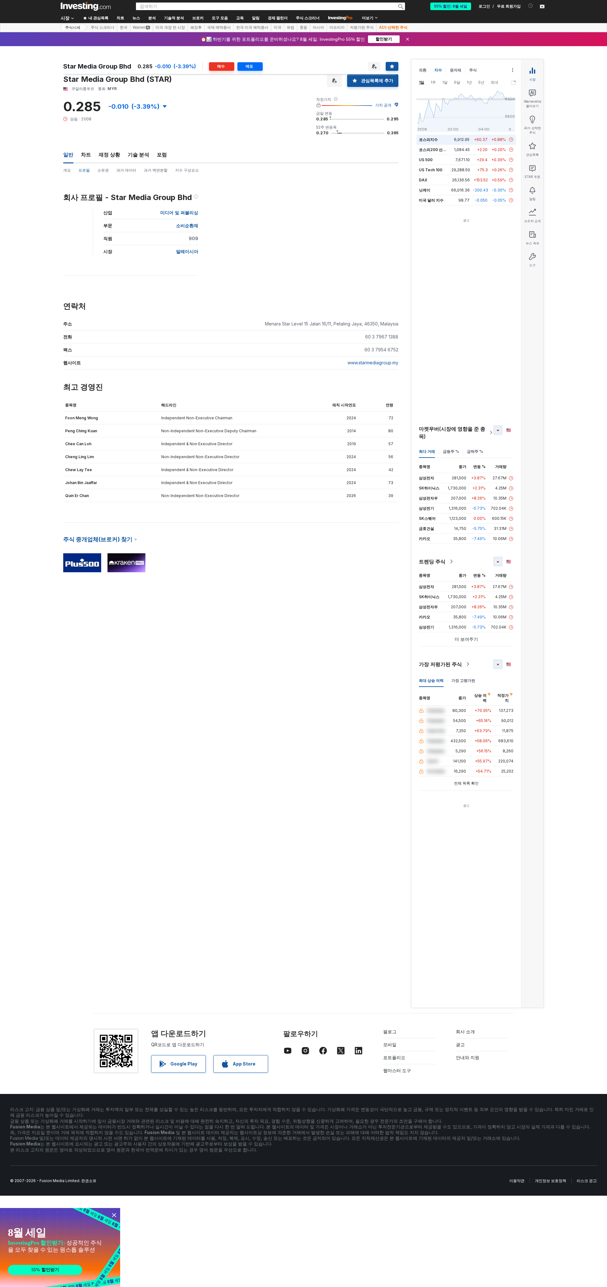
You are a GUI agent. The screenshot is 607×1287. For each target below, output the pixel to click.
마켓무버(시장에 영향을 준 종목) (452, 433)
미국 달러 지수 (431, 200)
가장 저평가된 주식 (440, 664)
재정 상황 (109, 154)
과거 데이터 (126, 170)
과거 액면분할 (156, 170)
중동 (303, 27)
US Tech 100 (430, 169)
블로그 (389, 1031)
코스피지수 (428, 139)
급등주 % (451, 451)
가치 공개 (383, 105)
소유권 (103, 170)
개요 (67, 170)
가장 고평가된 (463, 680)
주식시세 (72, 27)
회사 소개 (465, 1031)
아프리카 (337, 27)
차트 (86, 154)
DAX (423, 180)
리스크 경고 (587, 1180)
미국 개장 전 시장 (170, 27)
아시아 (318, 27)
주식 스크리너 (308, 18)
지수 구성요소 (187, 170)
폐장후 (196, 27)
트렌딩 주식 (432, 561)
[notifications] (530, 6)
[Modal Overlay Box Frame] (60, 1247)
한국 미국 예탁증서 (252, 27)
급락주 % (475, 451)
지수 (438, 70)
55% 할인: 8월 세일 (450, 6)
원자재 (455, 70)
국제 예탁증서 (219, 27)
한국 (123, 27)
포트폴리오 (394, 1057)
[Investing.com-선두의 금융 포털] (86, 6)
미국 (277, 27)
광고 (460, 1044)
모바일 (389, 1044)
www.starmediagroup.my (372, 362)
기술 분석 (138, 154)
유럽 (290, 27)
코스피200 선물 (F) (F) (438, 149)
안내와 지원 (467, 1057)
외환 (422, 70)
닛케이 (424, 190)
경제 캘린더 (278, 18)
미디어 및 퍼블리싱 (179, 212)
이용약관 (516, 1180)
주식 (473, 70)
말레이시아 (187, 251)
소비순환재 (187, 225)
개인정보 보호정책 (550, 1180)
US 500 (425, 159)
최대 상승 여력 (431, 680)
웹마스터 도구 (397, 1070)
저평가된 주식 (362, 27)
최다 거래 (427, 451)
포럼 (162, 154)
